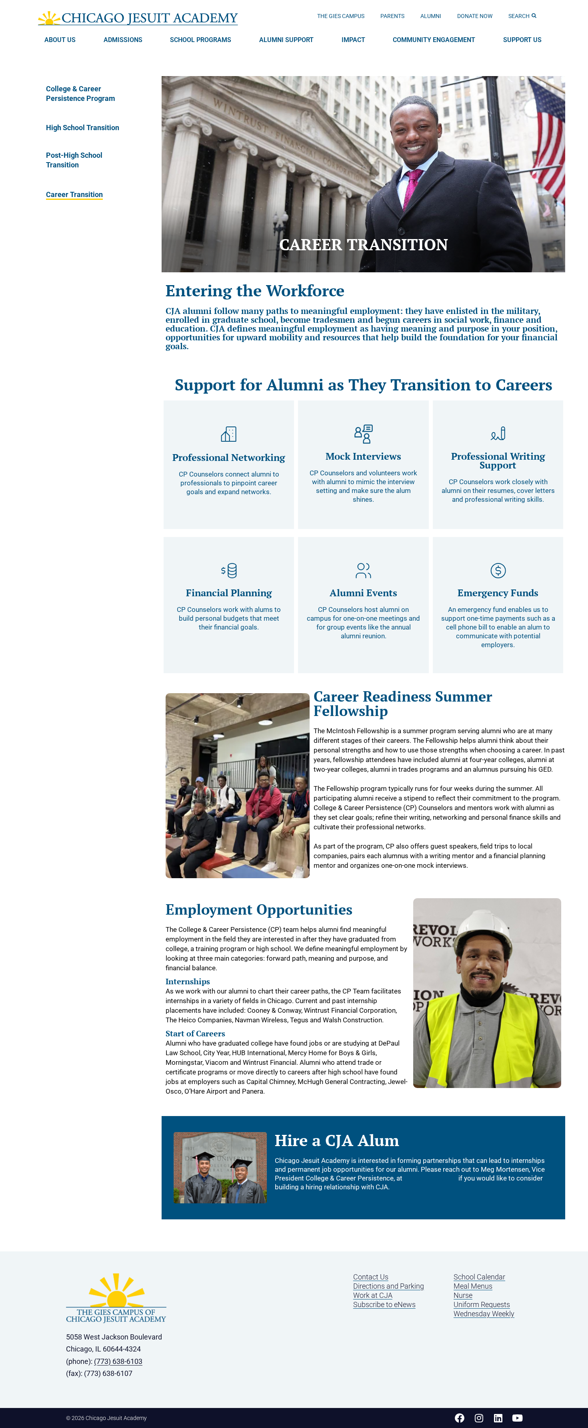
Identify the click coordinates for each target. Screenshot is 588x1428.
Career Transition (74, 194)
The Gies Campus (340, 16)
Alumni (430, 16)
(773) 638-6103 (118, 1361)
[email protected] (430, 1178)
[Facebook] (459, 1418)
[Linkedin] (498, 1418)
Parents (392, 16)
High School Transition (82, 127)
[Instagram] (479, 1418)
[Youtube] (517, 1418)
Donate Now (474, 16)
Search (519, 16)
